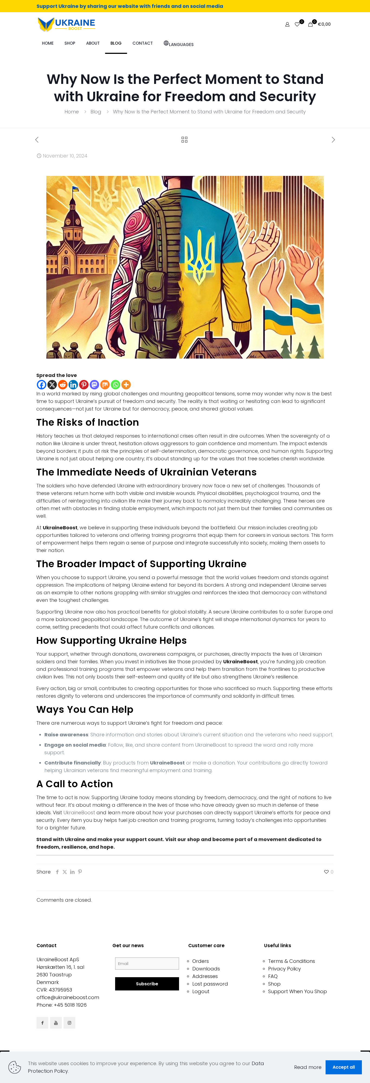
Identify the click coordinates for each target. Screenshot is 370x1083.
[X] (52, 384)
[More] (126, 384)
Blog (95, 111)
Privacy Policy (284, 968)
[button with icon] (42, 1023)
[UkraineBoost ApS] (66, 24)
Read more (308, 1067)
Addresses (205, 976)
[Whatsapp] (115, 384)
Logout (200, 991)
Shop (274, 983)
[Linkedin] (73, 384)
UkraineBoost (79, 812)
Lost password (210, 983)
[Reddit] (62, 384)
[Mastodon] (94, 384)
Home (71, 111)
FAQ (273, 976)
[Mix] (105, 384)
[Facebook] (41, 384)
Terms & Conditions (291, 961)
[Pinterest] (84, 384)
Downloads (206, 968)
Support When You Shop (297, 991)
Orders (200, 961)
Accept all (344, 1067)
